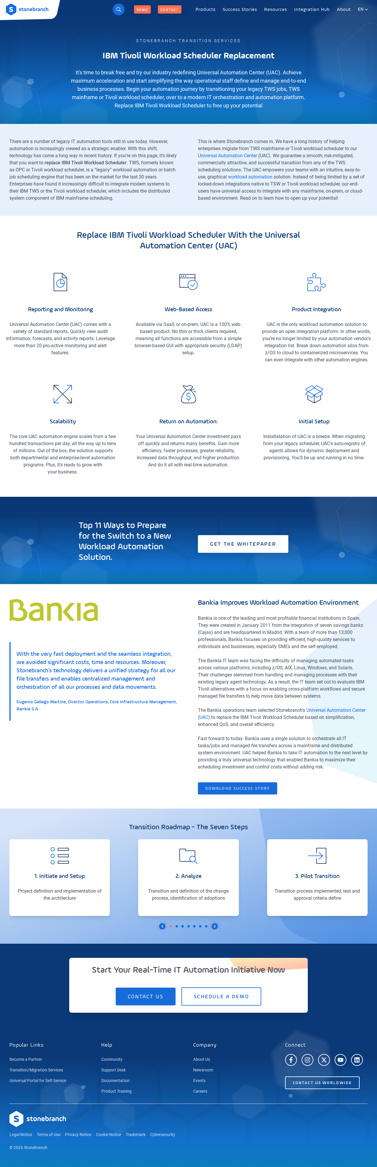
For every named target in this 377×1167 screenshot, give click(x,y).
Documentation (115, 1080)
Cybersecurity (162, 1134)
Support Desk (113, 1070)
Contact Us (145, 996)
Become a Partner (25, 1059)
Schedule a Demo (221, 996)
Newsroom (203, 1070)
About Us (201, 1059)
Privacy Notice (78, 1134)
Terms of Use (48, 1134)
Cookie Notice (108, 1134)
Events (199, 1080)
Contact (170, 10)
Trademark (135, 1134)
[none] (205, 9)
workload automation (250, 177)
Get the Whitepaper (243, 544)
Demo (142, 10)
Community (112, 1059)
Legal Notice (20, 1134)
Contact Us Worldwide (322, 1083)
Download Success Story (237, 788)
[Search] (119, 9)
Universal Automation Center (227, 155)
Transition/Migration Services (36, 1070)
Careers (200, 1091)
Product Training (116, 1091)
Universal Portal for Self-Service (37, 1080)
